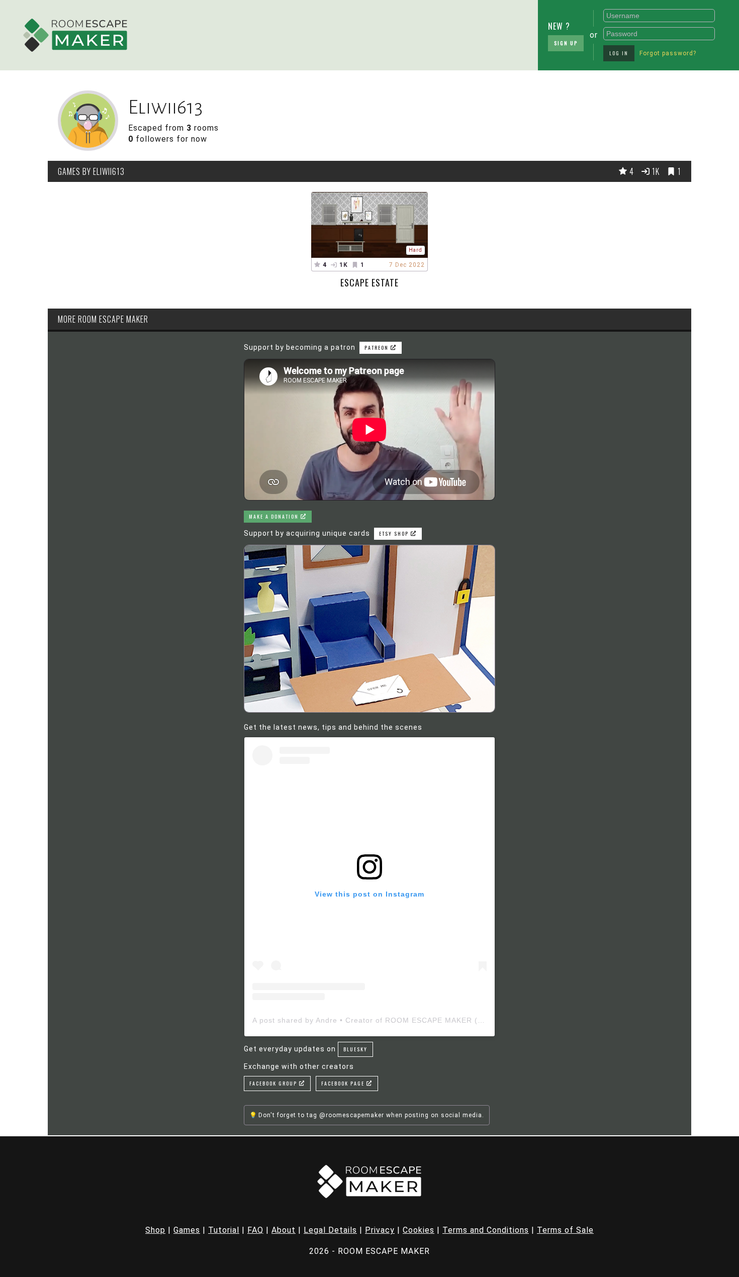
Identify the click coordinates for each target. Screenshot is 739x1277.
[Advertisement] (319, 32)
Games (186, 1230)
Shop (155, 1230)
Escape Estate (369, 282)
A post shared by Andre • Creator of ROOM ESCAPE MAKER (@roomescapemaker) (404, 1020)
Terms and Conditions (485, 1230)
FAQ (255, 1230)
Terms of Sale (565, 1230)
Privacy (380, 1230)
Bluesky (355, 1049)
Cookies (418, 1230)
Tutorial (223, 1230)
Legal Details (330, 1230)
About (283, 1230)
